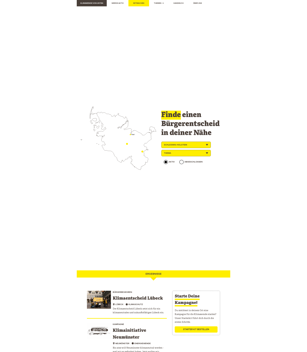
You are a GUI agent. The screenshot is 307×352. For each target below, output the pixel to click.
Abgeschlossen (193, 162)
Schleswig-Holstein (175, 145)
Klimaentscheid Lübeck (138, 298)
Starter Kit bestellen (196, 330)
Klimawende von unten (91, 3)
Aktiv (172, 162)
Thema (167, 153)
